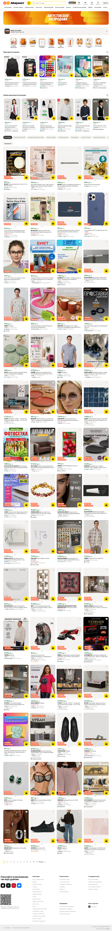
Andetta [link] (33, 800)
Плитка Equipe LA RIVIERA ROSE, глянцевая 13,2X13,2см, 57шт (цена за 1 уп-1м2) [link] (95, 848)
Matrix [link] (59, 184)
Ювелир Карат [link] (8, 848)
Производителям (93, 884)
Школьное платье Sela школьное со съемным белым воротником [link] (28, 126)
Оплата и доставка (64, 882)
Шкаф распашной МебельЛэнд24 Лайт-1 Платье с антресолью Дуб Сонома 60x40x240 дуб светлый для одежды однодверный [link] (96, 606)
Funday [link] (6, 326)
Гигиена (35, 886)
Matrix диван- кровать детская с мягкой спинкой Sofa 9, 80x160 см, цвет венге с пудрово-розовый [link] (94, 703)
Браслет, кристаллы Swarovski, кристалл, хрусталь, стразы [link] (41, 512)
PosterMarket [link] (88, 800)
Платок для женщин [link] (67, 607)
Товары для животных (38, 913)
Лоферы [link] (63, 751)
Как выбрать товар (65, 879)
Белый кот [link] (60, 278)
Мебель (35, 882)
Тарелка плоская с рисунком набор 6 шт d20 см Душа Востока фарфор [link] (15, 373)
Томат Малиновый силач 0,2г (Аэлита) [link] (67, 466)
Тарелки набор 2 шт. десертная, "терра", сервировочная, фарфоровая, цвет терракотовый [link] (42, 419)
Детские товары (37, 918)
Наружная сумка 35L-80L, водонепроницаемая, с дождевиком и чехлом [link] (41, 655)
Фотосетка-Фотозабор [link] (11, 466)
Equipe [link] (86, 419)
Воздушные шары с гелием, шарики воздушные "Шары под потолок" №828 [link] (95, 373)
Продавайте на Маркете (66, 909)
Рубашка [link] (8, 326)
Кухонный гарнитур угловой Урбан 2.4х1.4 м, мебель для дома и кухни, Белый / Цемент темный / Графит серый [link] (42, 751)
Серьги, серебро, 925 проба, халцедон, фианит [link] (13, 800)
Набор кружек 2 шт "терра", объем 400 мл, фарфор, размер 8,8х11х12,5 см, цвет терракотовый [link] (68, 326)
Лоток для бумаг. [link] (62, 82)
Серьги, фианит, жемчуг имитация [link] (40, 559)
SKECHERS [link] (33, 848)
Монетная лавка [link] (62, 558)
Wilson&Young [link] (8, 606)
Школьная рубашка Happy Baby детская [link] (65, 126)
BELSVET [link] (6, 184)
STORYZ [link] (6, 419)
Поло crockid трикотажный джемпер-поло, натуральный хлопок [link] (83, 126)
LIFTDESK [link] (6, 703)
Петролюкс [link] (34, 466)
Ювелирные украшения (39, 921)
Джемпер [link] (9, 655)
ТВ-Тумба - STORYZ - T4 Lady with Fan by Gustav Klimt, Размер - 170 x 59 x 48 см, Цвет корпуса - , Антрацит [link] (68, 703)
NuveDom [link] (60, 326)
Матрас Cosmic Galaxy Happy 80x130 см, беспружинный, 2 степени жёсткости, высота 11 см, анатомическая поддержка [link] (16, 512)
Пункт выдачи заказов (94, 886)
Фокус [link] (6, 372)
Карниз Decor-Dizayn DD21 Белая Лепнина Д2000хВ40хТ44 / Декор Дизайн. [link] (95, 278)
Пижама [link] (37, 703)
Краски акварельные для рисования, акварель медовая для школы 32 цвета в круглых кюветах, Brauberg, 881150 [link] (47, 83)
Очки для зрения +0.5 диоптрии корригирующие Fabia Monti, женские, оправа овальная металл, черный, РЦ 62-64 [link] (69, 419)
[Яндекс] (108, 928)
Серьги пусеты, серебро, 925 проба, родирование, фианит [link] (68, 512)
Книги (34, 906)
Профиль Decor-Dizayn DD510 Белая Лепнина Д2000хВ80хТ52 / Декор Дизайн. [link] (95, 512)
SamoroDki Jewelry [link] (63, 512)
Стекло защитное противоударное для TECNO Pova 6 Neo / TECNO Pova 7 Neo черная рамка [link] (14, 231)
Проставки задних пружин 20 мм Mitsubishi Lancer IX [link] (95, 326)
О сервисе (62, 886)
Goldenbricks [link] (88, 655)
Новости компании (93, 879)
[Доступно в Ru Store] (19, 887)
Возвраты (62, 889)
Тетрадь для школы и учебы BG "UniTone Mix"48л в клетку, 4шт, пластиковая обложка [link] (83, 83)
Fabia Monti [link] (60, 419)
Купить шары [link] (88, 372)
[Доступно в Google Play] (8, 887)
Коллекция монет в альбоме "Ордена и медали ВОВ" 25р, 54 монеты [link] (68, 559)
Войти (105, 3)
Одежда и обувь (37, 891)
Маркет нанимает (93, 889)
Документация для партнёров (68, 911)
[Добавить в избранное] (18, 58)
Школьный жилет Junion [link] (99, 125)
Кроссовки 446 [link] (38, 848)
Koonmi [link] (33, 372)
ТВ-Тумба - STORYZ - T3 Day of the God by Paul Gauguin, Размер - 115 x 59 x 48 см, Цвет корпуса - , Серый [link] (15, 419)
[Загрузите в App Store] (3, 887)
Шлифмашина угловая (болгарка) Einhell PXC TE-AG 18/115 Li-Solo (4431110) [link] (68, 655)
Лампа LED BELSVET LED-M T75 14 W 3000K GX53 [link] (15, 185)
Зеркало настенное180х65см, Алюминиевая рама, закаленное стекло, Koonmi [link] (41, 373)
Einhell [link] (59, 655)
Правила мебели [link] (36, 751)
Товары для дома (37, 894)
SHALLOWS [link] (34, 558)
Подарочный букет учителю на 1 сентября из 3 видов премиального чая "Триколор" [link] (42, 278)
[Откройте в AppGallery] (13, 887)
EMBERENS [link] (60, 800)
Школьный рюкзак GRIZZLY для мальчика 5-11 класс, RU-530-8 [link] (12, 83)
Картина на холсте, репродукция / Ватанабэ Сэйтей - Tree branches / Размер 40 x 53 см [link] (14, 559)
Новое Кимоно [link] (35, 703)
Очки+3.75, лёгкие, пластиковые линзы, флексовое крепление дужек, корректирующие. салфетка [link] (14, 278)
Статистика (7, 927)
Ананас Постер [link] (8, 558)
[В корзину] (18, 75)
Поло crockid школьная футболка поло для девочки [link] (11, 126)
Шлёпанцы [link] (90, 751)
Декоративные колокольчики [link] (92, 184)
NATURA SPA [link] (34, 230)
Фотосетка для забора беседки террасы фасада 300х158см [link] (16, 466)
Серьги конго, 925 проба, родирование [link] (15, 848)
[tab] (8, 7)
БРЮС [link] (5, 800)
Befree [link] (59, 848)
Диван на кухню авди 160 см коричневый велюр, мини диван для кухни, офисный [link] (42, 466)
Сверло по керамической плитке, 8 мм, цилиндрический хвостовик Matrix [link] (69, 185)
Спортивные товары (38, 911)
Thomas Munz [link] (61, 751)
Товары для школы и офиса (40, 908)
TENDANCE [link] (87, 751)
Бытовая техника (37, 884)
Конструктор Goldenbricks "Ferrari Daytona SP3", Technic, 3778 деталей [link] (95, 655)
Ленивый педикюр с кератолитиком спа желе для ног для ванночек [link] (41, 326)
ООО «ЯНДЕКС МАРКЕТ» (103, 926)
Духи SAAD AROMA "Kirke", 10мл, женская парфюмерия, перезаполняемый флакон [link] (42, 185)
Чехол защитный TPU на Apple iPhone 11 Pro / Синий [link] (95, 231)
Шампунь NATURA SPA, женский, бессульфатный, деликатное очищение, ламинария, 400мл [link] (41, 231)
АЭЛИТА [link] (59, 465)
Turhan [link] (6, 655)
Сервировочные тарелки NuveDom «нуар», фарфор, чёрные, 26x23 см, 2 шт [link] (95, 466)
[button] (56, 31)
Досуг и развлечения (38, 879)
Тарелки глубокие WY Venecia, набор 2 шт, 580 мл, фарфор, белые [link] (15, 606)
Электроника (36, 889)
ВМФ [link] (32, 606)
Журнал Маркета (64, 891)
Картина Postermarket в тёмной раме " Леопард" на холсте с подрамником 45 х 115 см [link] (95, 800)
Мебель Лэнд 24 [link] (88, 606)
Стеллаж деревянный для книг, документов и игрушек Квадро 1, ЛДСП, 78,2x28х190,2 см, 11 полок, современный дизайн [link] (42, 606)
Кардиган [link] (62, 848)
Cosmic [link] (6, 512)
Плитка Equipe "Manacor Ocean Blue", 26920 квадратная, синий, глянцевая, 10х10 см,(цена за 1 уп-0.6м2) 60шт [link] (96, 419)
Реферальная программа (95, 882)
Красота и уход (37, 899)
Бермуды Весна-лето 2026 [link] (67, 800)
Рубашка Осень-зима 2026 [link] (93, 558)
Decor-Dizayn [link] (88, 277)
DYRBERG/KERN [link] (35, 512)
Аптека (34, 896)
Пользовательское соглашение (21, 927)
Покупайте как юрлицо (66, 884)
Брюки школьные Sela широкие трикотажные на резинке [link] (47, 126)
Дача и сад (35, 904)
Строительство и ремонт (39, 916)
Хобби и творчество (38, 901)
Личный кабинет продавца (67, 906)
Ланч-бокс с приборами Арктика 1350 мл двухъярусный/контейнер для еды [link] (100, 83)
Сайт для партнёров (65, 913)
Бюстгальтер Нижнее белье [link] (41, 800)
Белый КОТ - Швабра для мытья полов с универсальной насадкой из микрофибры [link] (69, 278)
